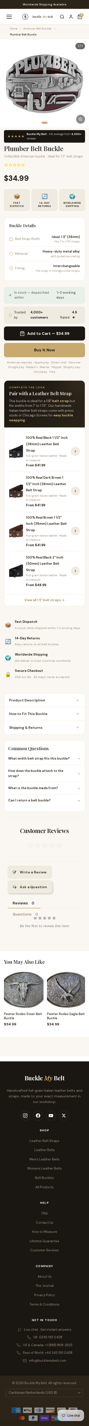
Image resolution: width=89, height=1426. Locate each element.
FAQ (45, 1213)
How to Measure (44, 1232)
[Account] (71, 17)
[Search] (62, 17)
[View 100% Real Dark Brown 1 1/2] (75, 491)
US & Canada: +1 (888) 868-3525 (47, 1345)
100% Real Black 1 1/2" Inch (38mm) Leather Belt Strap (47, 444)
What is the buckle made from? (33, 788)
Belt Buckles (44, 1178)
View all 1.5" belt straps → (44, 600)
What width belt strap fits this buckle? (39, 758)
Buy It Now (44, 350)
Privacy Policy (44, 1295)
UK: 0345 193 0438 (47, 1337)
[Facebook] (38, 1115)
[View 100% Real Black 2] (75, 570)
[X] (64, 1115)
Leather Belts (44, 1150)
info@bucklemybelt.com (47, 1360)
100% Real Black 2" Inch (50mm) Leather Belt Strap (44, 563)
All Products (44, 1187)
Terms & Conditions (45, 1304)
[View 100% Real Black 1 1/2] (75, 451)
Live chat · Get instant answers (47, 1329)
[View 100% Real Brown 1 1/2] (75, 530)
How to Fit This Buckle (28, 714)
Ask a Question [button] (33, 887)
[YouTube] (51, 1115)
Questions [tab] (22, 914)
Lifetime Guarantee (44, 1241)
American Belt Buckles (37, 28)
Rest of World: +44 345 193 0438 (47, 1353)
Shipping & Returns (26, 727)
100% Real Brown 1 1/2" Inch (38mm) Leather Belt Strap (46, 523)
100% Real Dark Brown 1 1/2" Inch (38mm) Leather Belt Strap (46, 483)
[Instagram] (25, 1115)
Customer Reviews (44, 1250)
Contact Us (44, 1223)
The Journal (45, 1286)
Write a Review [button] (33, 872)
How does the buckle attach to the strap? (35, 773)
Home (13, 28)
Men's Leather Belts (44, 1159)
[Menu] (9, 16)
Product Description (27, 700)
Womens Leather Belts (44, 1168)
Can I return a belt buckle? (29, 800)
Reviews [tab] (20, 903)
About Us (45, 1276)
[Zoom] (80, 119)
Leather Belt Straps (44, 1141)
